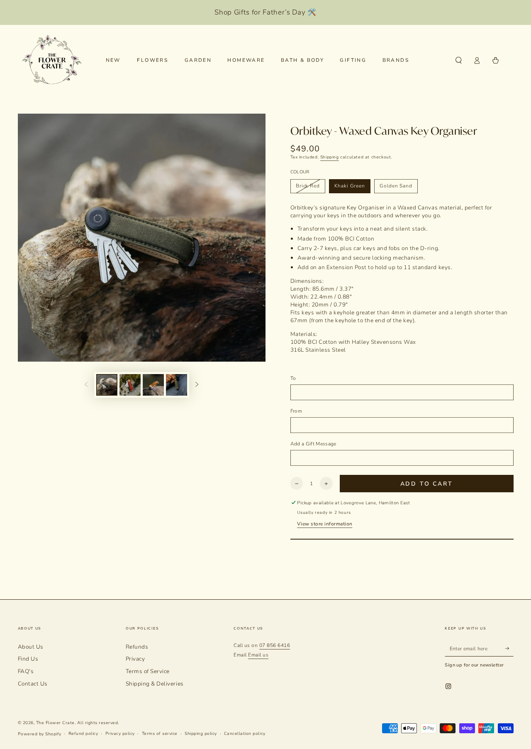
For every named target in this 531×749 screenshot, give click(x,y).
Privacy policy (120, 734)
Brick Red (308, 185)
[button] (459, 60)
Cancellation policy (245, 734)
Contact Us (33, 684)
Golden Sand (396, 185)
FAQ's (26, 671)
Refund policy (83, 734)
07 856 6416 (274, 645)
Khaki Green (349, 185)
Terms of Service (148, 671)
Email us (258, 655)
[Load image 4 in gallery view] (176, 385)
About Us (31, 647)
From (296, 411)
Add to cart (426, 484)
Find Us (28, 659)
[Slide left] (86, 384)
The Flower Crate (55, 723)
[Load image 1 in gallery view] (106, 385)
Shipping (329, 157)
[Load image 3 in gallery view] (153, 385)
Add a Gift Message (313, 443)
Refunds (137, 647)
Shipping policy (201, 734)
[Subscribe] (509, 648)
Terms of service (160, 734)
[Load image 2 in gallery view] (130, 385)
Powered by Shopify (39, 734)
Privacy (135, 659)
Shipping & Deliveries (155, 684)
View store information (324, 523)
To (293, 378)
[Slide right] (197, 384)
